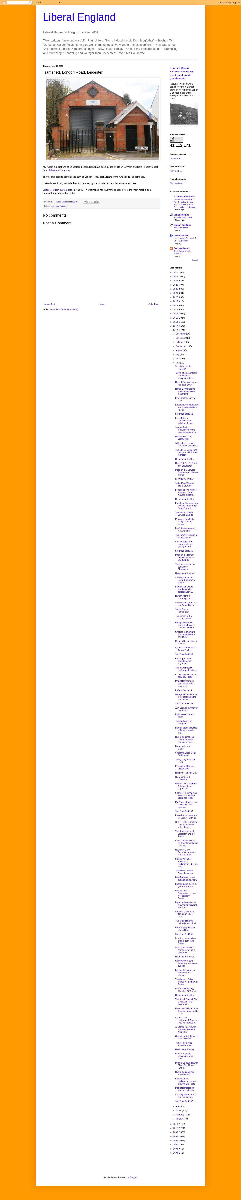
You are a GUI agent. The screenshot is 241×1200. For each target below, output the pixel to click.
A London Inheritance (184, 196)
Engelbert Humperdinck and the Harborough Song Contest (186, 506)
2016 (176, 313)
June (178, 358)
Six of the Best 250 (184, 551)
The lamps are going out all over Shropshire (185, 567)
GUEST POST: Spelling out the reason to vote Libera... (186, 824)
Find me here (176, 171)
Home (102, 304)
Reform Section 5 (183, 690)
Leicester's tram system (55, 190)
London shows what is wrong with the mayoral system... (186, 492)
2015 (176, 318)
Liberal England (79, 17)
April (178, 1106)
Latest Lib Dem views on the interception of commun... (186, 843)
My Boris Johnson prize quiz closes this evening (186, 804)
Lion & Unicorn (181, 235)
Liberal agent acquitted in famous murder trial (186, 730)
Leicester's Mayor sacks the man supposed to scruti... (186, 1011)
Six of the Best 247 (184, 811)
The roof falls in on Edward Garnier (184, 513)
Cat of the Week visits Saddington (185, 754)
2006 (176, 1144)
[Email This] (85, 202)
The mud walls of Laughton (183, 722)
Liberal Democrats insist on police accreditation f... (184, 589)
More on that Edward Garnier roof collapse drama (186, 472)
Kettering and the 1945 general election (186, 885)
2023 (176, 285)
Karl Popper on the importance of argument (184, 661)
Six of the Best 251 (184, 414)
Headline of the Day (184, 459)
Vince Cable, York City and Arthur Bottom (186, 603)
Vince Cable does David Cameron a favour (185, 580)
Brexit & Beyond (182, 248)
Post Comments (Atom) (67, 309)
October (180, 342)
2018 (176, 305)
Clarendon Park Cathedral (182, 778)
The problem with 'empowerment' (183, 1044)
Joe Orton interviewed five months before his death (185, 1029)
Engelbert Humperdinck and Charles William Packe (186, 407)
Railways (64, 206)
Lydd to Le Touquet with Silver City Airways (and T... (186, 1065)
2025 (176, 276)
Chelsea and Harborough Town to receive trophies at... (186, 1020)
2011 (176, 1124)
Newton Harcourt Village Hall (183, 437)
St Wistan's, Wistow (184, 479)
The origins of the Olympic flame (183, 617)
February (180, 1115)
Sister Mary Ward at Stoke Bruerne (184, 484)
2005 (176, 1149)
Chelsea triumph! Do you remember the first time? (185, 634)
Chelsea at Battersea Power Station (185, 648)
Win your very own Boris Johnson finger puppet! (186, 963)
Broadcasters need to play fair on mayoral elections (186, 905)
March (179, 1110)
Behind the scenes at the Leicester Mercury (185, 973)
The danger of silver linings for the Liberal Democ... (186, 982)
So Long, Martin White (183, 217)
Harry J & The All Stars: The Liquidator (186, 464)
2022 (176, 289)
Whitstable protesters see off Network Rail (186, 444)
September (181, 346)
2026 (176, 272)
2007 (176, 1140)
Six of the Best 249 (184, 654)
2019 (176, 301)
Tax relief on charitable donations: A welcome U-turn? (186, 375)
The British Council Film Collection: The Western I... (186, 1002)
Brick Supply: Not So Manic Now (185, 928)
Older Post (153, 304)
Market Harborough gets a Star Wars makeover (184, 683)
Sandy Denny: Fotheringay (182, 610)
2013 (176, 326)
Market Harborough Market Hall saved (185, 1089)
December (181, 334)
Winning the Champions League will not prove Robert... (186, 894)
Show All (195, 260)
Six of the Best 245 (184, 1101)
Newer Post (49, 304)
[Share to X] (91, 202)
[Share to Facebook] (95, 202)
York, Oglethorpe (181, 228)
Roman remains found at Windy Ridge (186, 675)
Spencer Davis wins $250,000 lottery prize (184, 914)
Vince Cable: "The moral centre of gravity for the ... (184, 544)
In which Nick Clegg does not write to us (185, 989)
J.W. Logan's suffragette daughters (186, 709)
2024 (176, 280)
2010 (176, 1128)
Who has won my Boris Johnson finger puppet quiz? (186, 786)
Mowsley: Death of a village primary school (185, 522)
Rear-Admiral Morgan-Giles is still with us (186, 816)
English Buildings (182, 225)
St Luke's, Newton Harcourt (183, 367)
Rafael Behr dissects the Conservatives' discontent (185, 391)
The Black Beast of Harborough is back (186, 669)
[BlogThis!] (88, 202)
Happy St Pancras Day (186, 773)
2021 (176, 293)
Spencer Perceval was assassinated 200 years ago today (186, 795)
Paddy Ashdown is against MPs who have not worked (184, 625)
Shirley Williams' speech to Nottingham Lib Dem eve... (186, 863)
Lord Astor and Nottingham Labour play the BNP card (185, 1081)
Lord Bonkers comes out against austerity (186, 878)
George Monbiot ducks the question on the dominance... (186, 697)
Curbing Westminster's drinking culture (186, 1095)
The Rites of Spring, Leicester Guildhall (185, 922)
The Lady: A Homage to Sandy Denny (186, 536)
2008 (176, 1136)
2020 (176, 297)
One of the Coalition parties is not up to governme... (185, 950)
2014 (176, 322)
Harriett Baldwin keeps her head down (186, 383)
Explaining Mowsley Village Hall (184, 767)
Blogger (133, 1177)
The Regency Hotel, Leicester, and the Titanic (185, 834)
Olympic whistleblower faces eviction (186, 1037)
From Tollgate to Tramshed (56, 170)
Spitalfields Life (181, 215)
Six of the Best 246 (184, 934)
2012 (176, 330)
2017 (176, 309)
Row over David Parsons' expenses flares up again (185, 852)
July (178, 354)
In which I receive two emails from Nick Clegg (185, 941)
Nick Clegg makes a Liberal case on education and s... (185, 739)
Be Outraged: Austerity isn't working (186, 529)
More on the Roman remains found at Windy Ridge (184, 557)
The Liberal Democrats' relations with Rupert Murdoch (186, 452)
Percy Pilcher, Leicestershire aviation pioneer (184, 421)
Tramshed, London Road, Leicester (184, 871)
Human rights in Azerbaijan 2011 (184, 597)
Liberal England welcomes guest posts (184, 1056)
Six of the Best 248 (184, 703)
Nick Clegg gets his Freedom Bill (184, 1073)
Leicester (55, 206)
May (178, 363)
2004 (176, 1153)
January (180, 1119)
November (181, 338)
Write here (175, 158)
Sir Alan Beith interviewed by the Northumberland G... (186, 430)
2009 (176, 1132)
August (179, 350)
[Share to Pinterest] (98, 202)
